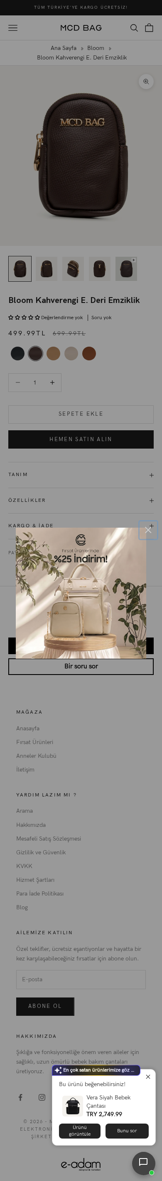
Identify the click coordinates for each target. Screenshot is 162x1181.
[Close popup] (148, 1077)
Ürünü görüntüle (80, 1130)
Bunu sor (127, 1131)
